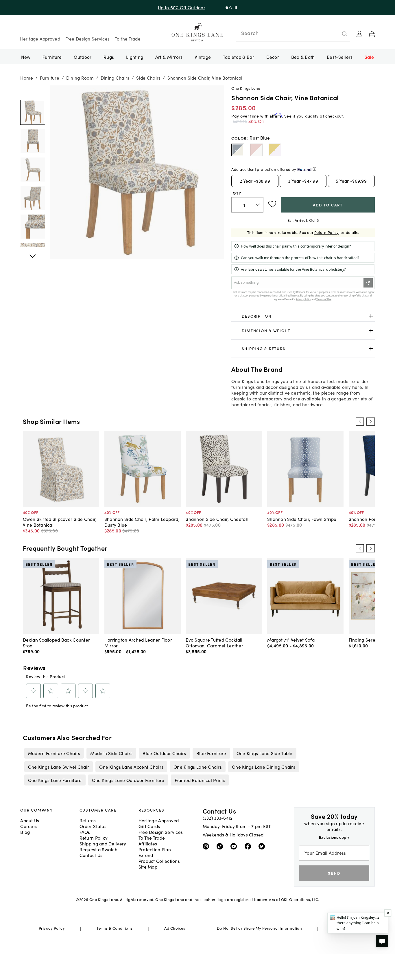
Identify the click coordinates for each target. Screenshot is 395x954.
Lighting (134, 57)
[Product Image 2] (32, 169)
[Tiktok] (221, 845)
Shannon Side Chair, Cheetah (217, 519)
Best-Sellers (339, 57)
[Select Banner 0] (227, 7)
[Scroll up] (32, 253)
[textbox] (247, 205)
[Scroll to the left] (360, 422)
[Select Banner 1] (230, 7)
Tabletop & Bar (238, 57)
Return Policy (326, 232)
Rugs (109, 57)
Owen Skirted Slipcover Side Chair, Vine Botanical (60, 522)
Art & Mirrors (169, 57)
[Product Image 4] (32, 226)
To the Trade (128, 38)
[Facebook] (249, 845)
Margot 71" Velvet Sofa (291, 639)
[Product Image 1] (32, 141)
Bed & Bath (303, 57)
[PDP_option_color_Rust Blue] (237, 150)
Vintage (203, 57)
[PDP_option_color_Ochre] (275, 150)
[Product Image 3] (32, 198)
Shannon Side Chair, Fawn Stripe (302, 519)
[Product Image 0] (32, 112)
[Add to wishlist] (272, 204)
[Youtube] (234, 845)
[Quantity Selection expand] (258, 204)
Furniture (52, 57)
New (26, 57)
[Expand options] (371, 316)
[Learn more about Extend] (314, 169)
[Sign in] (359, 34)
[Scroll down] (32, 91)
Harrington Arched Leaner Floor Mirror (138, 642)
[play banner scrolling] (236, 7)
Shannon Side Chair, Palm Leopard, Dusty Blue (142, 522)
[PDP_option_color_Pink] (256, 150)
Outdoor (82, 57)
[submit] (344, 33)
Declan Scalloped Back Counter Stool (56, 642)
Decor (272, 57)
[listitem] (54, 753)
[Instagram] (207, 845)
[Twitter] (263, 845)
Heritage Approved (40, 38)
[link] (302, 316)
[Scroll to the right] (370, 422)
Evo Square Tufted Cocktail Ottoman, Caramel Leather (214, 642)
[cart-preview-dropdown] (372, 34)
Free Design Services (87, 38)
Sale (369, 57)
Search (250, 33)
